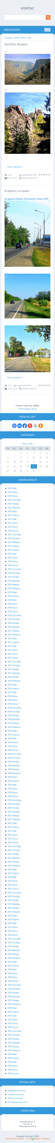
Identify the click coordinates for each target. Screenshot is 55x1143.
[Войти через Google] (35, 425)
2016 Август (13, 611)
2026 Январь (13, 1046)
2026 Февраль (14, 1050)
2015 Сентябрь (14, 569)
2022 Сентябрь (14, 892)
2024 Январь (13, 954)
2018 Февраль (14, 681)
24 (34, 466)
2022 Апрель (13, 873)
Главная (8, 38)
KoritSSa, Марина (16, 44)
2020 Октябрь (14, 804)
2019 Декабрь (14, 765)
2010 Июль (13, 496)
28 (14, 471)
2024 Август (13, 981)
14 (14, 462)
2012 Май (12, 519)
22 (21, 466)
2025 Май (12, 1016)
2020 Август (13, 796)
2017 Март (12, 638)
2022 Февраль (14, 865)
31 (34, 471)
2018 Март (12, 685)
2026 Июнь (13, 1066)
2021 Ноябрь (13, 854)
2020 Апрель (13, 781)
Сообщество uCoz (16, 1094)
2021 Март (12, 823)
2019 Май (12, 738)
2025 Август (13, 1027)
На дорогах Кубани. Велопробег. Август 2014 (26, 199)
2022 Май (12, 877)
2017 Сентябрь (14, 661)
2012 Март (12, 511)
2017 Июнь (13, 650)
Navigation (12, 30)
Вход (34, 409)
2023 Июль (13, 931)
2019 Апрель (13, 735)
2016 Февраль (14, 588)
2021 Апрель (13, 827)
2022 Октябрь (14, 896)
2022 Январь (13, 862)
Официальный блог (17, 1090)
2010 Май (12, 488)
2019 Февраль (14, 727)
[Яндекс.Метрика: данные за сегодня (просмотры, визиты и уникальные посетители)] (40, 1138)
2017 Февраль (14, 634)
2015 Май (12, 554)
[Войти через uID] (14, 425)
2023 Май (12, 923)
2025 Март (12, 1008)
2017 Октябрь (14, 665)
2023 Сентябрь (14, 939)
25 (40, 466)
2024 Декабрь (14, 996)
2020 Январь (13, 769)
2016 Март (12, 592)
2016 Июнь (13, 604)
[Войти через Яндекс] (30, 425)
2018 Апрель (13, 688)
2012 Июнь (13, 523)
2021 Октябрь (14, 850)
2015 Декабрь (14, 581)
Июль (23, 38)
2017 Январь (13, 631)
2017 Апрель (13, 642)
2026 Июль (13, 1069)
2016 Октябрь (14, 619)
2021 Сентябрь (14, 846)
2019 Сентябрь (14, 754)
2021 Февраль (14, 819)
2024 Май (12, 969)
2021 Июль (13, 839)
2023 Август (13, 935)
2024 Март (12, 962)
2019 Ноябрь (13, 762)
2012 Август (13, 531)
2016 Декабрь (14, 627)
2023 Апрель (13, 919)
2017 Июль (13, 654)
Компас (27, 8)
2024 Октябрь (14, 989)
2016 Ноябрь (13, 623)
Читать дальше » (15, 167)
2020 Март (12, 777)
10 (34, 457)
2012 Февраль (14, 507)
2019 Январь (13, 723)
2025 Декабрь (14, 1043)
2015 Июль (13, 561)
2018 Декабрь (14, 719)
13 (8, 462)
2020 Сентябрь (14, 800)
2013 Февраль (14, 542)
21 (14, 466)
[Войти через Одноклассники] (40, 425)
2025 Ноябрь (13, 1039)
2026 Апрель (13, 1058)
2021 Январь (13, 815)
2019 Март (12, 731)
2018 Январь (13, 677)
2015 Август (13, 565)
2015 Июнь (13, 557)
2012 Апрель (13, 515)
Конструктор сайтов (15, 1138)
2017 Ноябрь (13, 669)
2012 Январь (13, 504)
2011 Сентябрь (14, 500)
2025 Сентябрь (14, 1031)
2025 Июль (13, 1023)
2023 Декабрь (14, 950)
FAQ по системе (15, 1098)
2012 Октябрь (14, 538)
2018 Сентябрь (14, 708)
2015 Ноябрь (13, 577)
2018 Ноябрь (13, 715)
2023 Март (12, 915)
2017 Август (13, 658)
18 (40, 462)
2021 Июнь (13, 835)
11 (40, 457)
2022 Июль (13, 885)
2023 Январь (13, 908)
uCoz (29, 1138)
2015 (16, 38)
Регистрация (24, 409)
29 (21, 471)
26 (47, 466)
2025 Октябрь (14, 1035)
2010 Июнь (13, 492)
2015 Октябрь (14, 573)
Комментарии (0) (29, 178)
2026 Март (12, 1054)
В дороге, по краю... (18, 191)
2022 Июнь (13, 881)
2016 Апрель (13, 596)
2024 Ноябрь (13, 992)
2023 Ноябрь (13, 946)
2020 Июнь (13, 788)
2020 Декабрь (14, 812)
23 (27, 466)
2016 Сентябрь (14, 615)
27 (8, 471)
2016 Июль (13, 608)
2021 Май (12, 831)
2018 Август (13, 704)
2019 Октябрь (14, 758)
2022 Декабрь (14, 904)
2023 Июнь (13, 927)
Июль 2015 (27, 444)
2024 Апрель (13, 966)
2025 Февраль (14, 1004)
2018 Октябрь (14, 711)
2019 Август (13, 750)
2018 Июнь (13, 696)
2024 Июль (13, 977)
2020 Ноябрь (13, 808)
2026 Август (13, 1073)
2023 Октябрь (14, 942)
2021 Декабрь (14, 858)
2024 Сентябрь (14, 985)
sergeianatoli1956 (29, 175)
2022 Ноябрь (13, 900)
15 (21, 462)
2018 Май (12, 692)
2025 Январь (13, 1000)
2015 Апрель (13, 550)
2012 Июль (13, 527)
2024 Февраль (14, 958)
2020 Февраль (14, 773)
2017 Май (12, 646)
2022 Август (13, 889)
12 (47, 457)
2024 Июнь (13, 973)
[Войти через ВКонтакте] (19, 425)
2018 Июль (13, 700)
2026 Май (12, 1062)
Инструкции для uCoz (18, 1102)
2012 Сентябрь (14, 534)
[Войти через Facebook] (24, 425)
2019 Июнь (13, 742)
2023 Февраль (14, 912)
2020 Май (12, 785)
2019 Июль (13, 746)
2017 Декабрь (14, 673)
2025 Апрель (13, 1012)
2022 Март (12, 869)
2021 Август (13, 842)
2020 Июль (13, 792)
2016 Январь (13, 584)
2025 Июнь (13, 1019)
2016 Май (12, 600)
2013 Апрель (13, 546)
